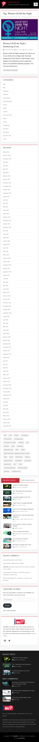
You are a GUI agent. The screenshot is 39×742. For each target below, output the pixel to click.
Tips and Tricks (7, 135)
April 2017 (6, 371)
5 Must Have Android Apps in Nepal (21, 697)
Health (4, 108)
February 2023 (7, 176)
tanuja (4, 563)
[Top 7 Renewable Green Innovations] (7, 492)
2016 (10, 435)
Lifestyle (5, 111)
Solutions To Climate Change (20, 485)
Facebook (6, 446)
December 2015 (7, 426)
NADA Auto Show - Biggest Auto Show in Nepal (16, 453)
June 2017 (5, 364)
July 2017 (5, 361)
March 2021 (6, 237)
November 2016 (7, 388)
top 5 (15, 464)
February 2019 (7, 296)
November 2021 (7, 220)
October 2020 (6, 241)
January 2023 (6, 179)
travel (20, 464)
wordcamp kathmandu (9, 468)
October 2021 (6, 224)
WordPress (6, 471)
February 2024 (7, 155)
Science (5, 122)
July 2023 (5, 162)
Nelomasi (5, 578)
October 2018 (6, 309)
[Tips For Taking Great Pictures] (7, 533)
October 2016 (6, 392)
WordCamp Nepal (22, 468)
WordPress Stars (16, 471)
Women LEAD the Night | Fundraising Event (14, 45)
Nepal (5, 457)
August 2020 (6, 244)
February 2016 (7, 419)
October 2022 (6, 189)
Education (5, 94)
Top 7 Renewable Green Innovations (22, 491)
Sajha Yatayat (19, 457)
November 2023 (7, 159)
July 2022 (5, 200)
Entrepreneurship (9, 49)
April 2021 (6, 234)
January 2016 (6, 422)
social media (27, 460)
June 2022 (5, 203)
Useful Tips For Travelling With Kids (22, 503)
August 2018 (6, 316)
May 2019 (5, 285)
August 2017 (6, 357)
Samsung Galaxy (8, 460)
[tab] (10, 480)
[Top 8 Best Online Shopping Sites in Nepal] (7, 692)
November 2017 (7, 347)
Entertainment (6, 98)
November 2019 (7, 265)
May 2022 (5, 207)
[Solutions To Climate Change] (7, 486)
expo (27, 442)
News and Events (7, 115)
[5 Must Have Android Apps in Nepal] (7, 699)
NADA (23, 449)
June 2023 (5, 165)
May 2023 (5, 169)
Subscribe (7, 605)
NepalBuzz (14, 2)
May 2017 (5, 367)
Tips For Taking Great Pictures (21, 531)
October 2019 (6, 268)
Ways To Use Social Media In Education (23, 509)
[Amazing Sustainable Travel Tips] (7, 498)
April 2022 (6, 210)
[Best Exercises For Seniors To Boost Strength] (7, 525)
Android (16, 435)
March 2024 (6, 152)
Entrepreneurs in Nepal (10, 442)
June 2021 (5, 230)
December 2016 (7, 385)
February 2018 (7, 337)
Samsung (27, 457)
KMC (17, 449)
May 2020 (5, 251)
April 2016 (6, 412)
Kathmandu (20, 446)
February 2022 (7, 217)
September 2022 (7, 193)
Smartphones (6, 125)
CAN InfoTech (8, 439)
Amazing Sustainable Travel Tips (21, 497)
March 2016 (6, 415)
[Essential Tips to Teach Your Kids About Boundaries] (7, 516)
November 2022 (7, 186)
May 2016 (5, 409)
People (4, 118)
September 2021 (7, 227)
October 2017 (6, 350)
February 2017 (7, 378)
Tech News (6, 128)
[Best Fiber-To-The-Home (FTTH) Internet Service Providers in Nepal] (7, 683)
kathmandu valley (8, 449)
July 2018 (5, 320)
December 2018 (7, 302)
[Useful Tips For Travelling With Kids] (7, 504)
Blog (4, 87)
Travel (4, 139)
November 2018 (7, 306)
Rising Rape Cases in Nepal (15, 560)
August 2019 (6, 275)
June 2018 (5, 323)
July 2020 (5, 248)
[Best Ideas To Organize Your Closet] (7, 546)
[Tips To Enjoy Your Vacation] (7, 540)
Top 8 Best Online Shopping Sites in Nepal (23, 690)
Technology (6, 132)
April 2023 (6, 172)
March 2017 (6, 374)
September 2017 (7, 354)
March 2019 (6, 292)
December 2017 (7, 344)
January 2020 (6, 261)
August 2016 (6, 398)
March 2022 (6, 213)
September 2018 (7, 313)
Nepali (11, 457)
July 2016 (5, 402)
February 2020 (7, 258)
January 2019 (6, 299)
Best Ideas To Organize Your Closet (22, 544)
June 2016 (5, 405)
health (13, 446)
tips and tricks (7, 464)
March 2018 (6, 333)
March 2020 (6, 254)
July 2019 (5, 278)
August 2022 (6, 196)
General (5, 105)
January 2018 (6, 340)
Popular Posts (28, 480)
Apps (4, 84)
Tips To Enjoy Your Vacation (20, 538)
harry (4, 560)
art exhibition (24, 435)
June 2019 (5, 282)
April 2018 (6, 330)
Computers (6, 91)
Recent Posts (9, 480)
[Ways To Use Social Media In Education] (7, 510)
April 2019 (6, 289)
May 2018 (5, 326)
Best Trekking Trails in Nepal (15, 563)
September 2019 (7, 272)
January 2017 (6, 381)
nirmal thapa (6, 572)
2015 (5, 435)
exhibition (21, 442)
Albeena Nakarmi (28, 49)
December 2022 (7, 183)
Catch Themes (21, 738)
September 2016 (7, 395)
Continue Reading (10, 70)
